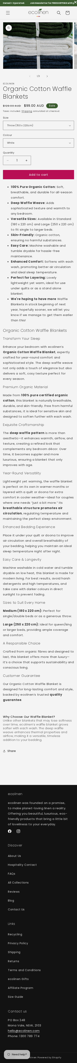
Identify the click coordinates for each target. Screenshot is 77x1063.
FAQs (11, 874)
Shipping (27, 111)
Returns (13, 961)
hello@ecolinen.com (24, 1031)
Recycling (15, 934)
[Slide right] (47, 76)
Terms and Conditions (24, 970)
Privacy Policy (18, 943)
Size (6, 118)
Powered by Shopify (49, 1057)
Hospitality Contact (22, 865)
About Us (14, 856)
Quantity (8, 153)
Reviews (14, 892)
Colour (7, 135)
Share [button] (12, 751)
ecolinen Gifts (18, 979)
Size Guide (15, 997)
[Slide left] (29, 76)
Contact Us (16, 909)
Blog (11, 901)
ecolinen (31, 1057)
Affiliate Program (20, 988)
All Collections (18, 883)
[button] (8, 12)
